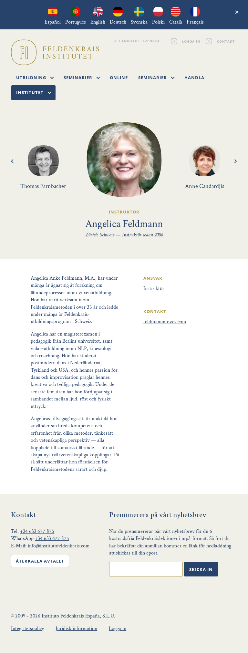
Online (119, 77)
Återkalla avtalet (40, 561)
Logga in (190, 41)
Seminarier (79, 77)
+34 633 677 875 (37, 531)
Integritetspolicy (27, 628)
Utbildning (31, 77)
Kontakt (225, 41)
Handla (194, 77)
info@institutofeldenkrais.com (59, 546)
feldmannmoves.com (164, 321)
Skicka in (201, 569)
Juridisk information (76, 628)
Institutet (30, 92)
